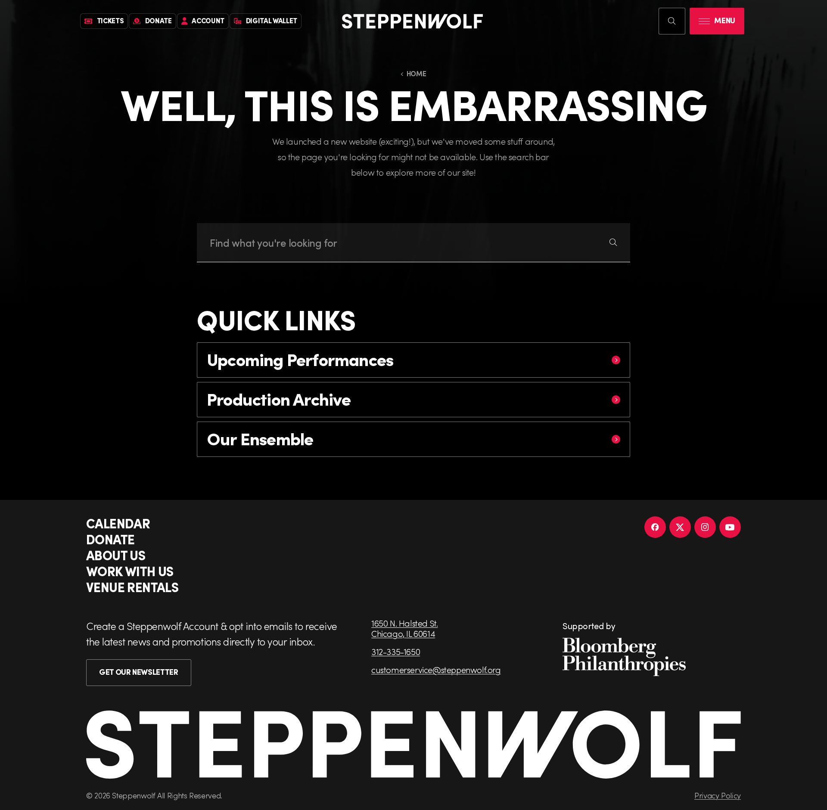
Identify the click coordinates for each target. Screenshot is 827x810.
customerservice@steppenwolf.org (436, 669)
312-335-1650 (395, 651)
